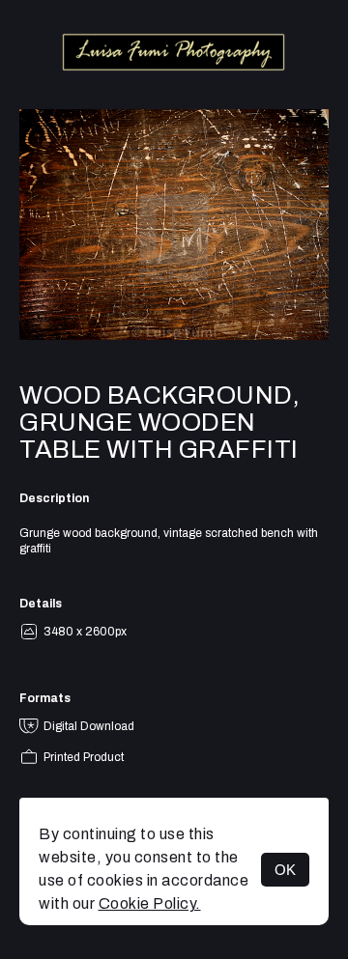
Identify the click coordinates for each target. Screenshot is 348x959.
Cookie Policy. (150, 903)
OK (285, 869)
